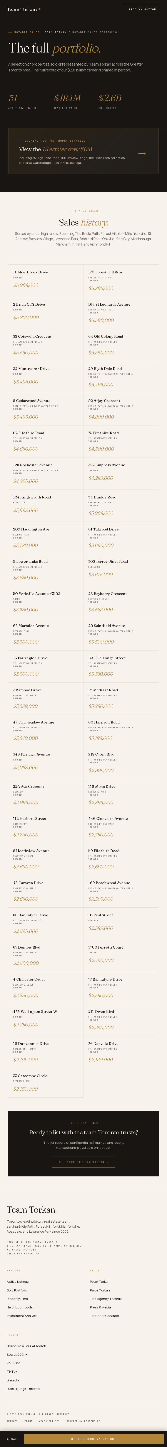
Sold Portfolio (17, 1290)
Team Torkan (56, 32)
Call (15, 1438)
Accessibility (49, 1421)
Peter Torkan (100, 1281)
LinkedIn (13, 1380)
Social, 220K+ (17, 1354)
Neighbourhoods (20, 1307)
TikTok (12, 1371)
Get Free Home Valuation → (94, 1438)
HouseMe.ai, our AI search (26, 1346)
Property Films (17, 1298)
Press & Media (100, 1307)
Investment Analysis (22, 1315)
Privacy (12, 1421)
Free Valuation (142, 9)
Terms (29, 1421)
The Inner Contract (104, 1315)
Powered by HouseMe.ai (83, 1421)
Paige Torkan (100, 1290)
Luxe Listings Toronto (23, 1388)
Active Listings (18, 1281)
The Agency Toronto (106, 1298)
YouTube (14, 1363)
